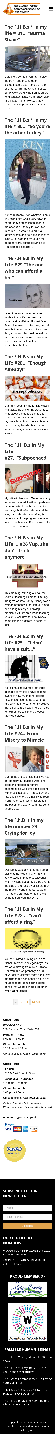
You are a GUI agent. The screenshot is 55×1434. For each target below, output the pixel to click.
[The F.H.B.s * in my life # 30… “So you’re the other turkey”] (27, 174)
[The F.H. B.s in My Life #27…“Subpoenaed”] (27, 478)
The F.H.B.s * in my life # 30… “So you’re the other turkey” (27, 126)
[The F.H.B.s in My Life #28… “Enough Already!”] (27, 388)
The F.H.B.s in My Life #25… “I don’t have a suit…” (24, 642)
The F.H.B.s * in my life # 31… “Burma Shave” (26, 33)
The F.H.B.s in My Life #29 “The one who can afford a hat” (24, 268)
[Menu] (51, 9)
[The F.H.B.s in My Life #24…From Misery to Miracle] (27, 758)
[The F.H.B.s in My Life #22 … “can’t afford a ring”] (27, 940)
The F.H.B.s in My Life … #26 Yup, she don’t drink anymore (26, 547)
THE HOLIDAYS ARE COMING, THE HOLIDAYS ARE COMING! (25, 1391)
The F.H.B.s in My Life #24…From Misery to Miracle (24, 733)
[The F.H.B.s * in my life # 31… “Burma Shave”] (27, 58)
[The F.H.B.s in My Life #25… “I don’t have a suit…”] (27, 669)
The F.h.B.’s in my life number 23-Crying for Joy (24, 826)
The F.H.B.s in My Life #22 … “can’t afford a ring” (24, 915)
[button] (27, 1226)
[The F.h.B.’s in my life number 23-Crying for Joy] (27, 851)
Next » (36, 1001)
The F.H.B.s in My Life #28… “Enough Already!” (26, 362)
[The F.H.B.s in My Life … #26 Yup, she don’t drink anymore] (27, 575)
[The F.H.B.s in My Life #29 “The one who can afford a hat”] (27, 295)
